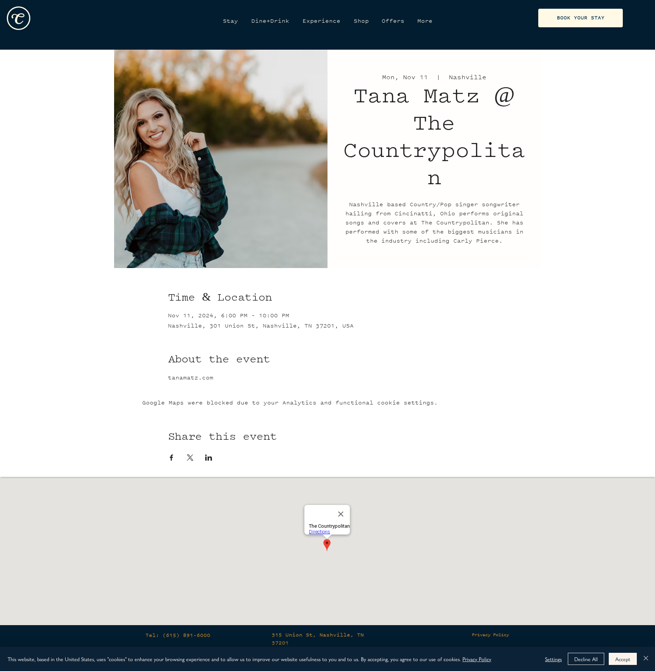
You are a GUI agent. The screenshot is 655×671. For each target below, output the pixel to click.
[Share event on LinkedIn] (208, 458)
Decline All (586, 659)
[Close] (645, 659)
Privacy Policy (490, 635)
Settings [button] (553, 659)
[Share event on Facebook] (171, 458)
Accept (622, 659)
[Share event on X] (190, 458)
